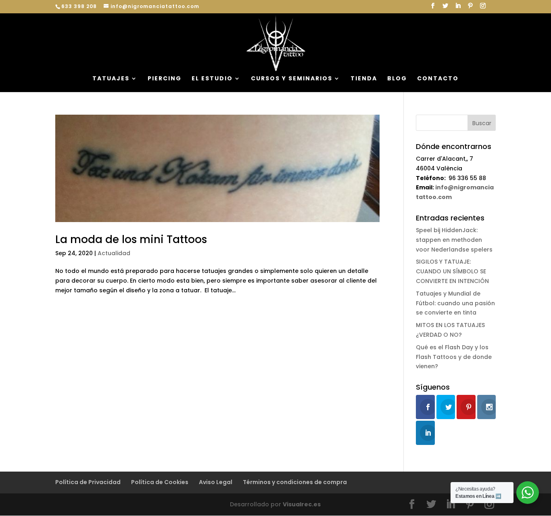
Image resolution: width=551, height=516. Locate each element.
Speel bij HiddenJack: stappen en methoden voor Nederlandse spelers (454, 240)
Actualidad (114, 253)
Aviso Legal (215, 482)
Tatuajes (110, 79)
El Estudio (212, 79)
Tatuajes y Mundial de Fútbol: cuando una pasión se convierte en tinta (455, 303)
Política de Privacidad (88, 482)
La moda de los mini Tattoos (131, 239)
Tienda (364, 79)
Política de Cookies (159, 482)
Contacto (438, 79)
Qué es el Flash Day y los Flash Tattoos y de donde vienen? (454, 357)
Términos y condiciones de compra (295, 482)
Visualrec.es (302, 504)
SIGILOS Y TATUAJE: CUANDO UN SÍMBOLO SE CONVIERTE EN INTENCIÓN (452, 271)
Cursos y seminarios (291, 79)
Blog (397, 79)
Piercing (165, 79)
